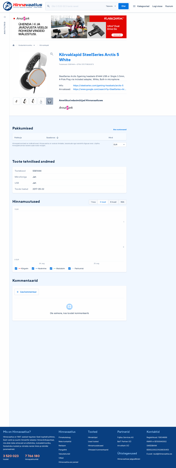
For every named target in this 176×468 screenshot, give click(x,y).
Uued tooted (93, 441)
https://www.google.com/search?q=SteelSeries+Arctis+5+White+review (100, 89)
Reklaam (62, 445)
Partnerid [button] (123, 431)
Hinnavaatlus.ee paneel (68, 462)
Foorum (169, 6)
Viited (61, 458)
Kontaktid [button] (153, 431)
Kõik (122, 202)
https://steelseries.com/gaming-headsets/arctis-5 (98, 85)
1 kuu (93, 202)
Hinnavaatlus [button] (67, 431)
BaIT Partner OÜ (124, 441)
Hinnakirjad (92, 437)
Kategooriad (143, 6)
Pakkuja (18, 137)
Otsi (48, 6)
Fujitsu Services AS (125, 437)
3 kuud (103, 202)
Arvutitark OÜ (123, 445)
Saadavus (50, 137)
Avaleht (13, 45)
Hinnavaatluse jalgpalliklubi (128, 459)
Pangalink (63, 450)
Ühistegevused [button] (127, 453)
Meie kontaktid (65, 441)
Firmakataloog (65, 437)
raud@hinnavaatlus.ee (162, 454)
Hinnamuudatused (95, 445)
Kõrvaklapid (44, 45)
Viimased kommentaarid (98, 450)
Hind (111, 137)
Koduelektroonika (25, 45)
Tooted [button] (92, 431)
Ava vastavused (120, 129)
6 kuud (113, 202)
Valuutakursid (64, 454)
